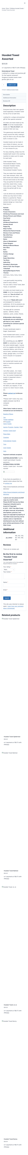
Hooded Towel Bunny (10, 1139)
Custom (11, 427)
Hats (4, 451)
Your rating (7, 567)
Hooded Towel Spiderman (12, 736)
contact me (11, 393)
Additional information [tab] (9, 98)
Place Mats (6, 434)
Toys (4, 444)
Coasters (6, 437)
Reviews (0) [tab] (6, 101)
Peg (21, 427)
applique (10, 419)
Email (5, 590)
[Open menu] (24, 3)
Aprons (5, 427)
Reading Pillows (8, 414)
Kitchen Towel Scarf (9, 430)
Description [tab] (6, 94)
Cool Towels (7, 448)
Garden (16, 427)
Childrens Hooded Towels (12, 89)
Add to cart (12, 85)
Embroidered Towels (9, 441)
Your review (7, 572)
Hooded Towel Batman (11, 871)
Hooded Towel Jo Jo (10, 1005)
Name (5, 582)
